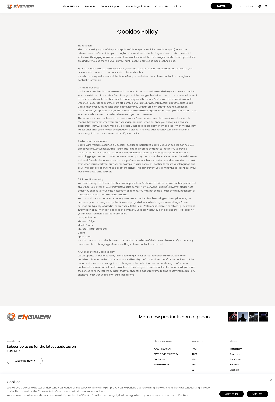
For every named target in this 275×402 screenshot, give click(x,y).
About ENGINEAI (163, 341)
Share (233, 341)
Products (197, 341)
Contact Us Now (244, 6)
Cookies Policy (47, 391)
